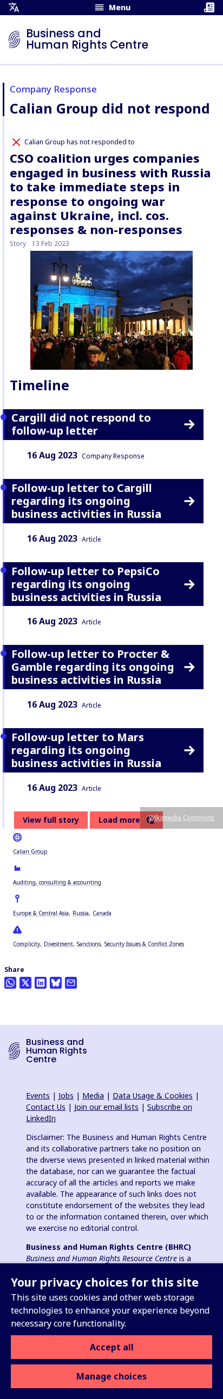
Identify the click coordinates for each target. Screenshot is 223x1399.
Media (93, 1095)
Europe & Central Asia (41, 913)
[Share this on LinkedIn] (41, 983)
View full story (51, 820)
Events (38, 1095)
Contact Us (45, 1107)
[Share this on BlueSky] (56, 983)
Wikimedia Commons (181, 817)
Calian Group (30, 851)
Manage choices (111, 1376)
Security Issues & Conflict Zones (144, 944)
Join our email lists (106, 1107)
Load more (119, 820)
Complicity (26, 944)
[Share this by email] (71, 983)
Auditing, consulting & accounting (57, 882)
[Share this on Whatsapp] (10, 983)
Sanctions (89, 944)
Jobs (66, 1095)
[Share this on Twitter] (25, 983)
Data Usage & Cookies (153, 1095)
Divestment (58, 944)
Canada (102, 913)
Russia (81, 913)
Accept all (112, 1347)
